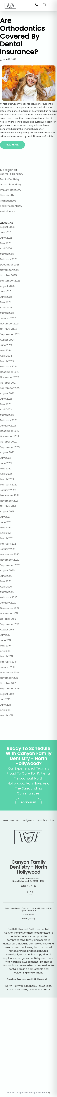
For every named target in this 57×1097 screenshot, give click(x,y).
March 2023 (7, 415)
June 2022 (6, 463)
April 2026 (6, 248)
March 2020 (7, 592)
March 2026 (7, 254)
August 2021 (7, 511)
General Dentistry (10, 184)
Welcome (8, 820)
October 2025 (8, 275)
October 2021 (8, 506)
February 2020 (8, 597)
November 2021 (9, 501)
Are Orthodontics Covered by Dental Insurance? (22, 36)
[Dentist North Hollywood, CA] (10, 9)
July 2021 (5, 517)
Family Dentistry (9, 179)
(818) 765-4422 (28, 885)
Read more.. (12, 144)
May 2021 (5, 527)
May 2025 (5, 302)
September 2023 (10, 388)
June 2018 (6, 704)
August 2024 (7, 340)
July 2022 (5, 458)
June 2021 (5, 522)
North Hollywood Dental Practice (35, 820)
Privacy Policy (28, 918)
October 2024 (8, 329)
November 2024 (9, 323)
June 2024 (6, 345)
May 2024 (6, 350)
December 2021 (9, 495)
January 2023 (8, 425)
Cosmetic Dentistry (11, 174)
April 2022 (6, 474)
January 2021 (7, 549)
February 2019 (8, 662)
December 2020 (9, 554)
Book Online (28, 802)
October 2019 (8, 619)
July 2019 (5, 635)
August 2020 (7, 570)
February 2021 (8, 543)
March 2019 (6, 656)
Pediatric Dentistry (11, 206)
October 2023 (8, 382)
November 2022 (9, 436)
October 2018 (8, 683)
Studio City (13, 989)
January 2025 (8, 318)
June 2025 (6, 297)
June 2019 (5, 640)
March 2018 (7, 715)
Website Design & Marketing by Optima (27, 1092)
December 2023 (9, 372)
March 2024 (7, 361)
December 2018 (9, 672)
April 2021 (5, 533)
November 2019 (9, 613)
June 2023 (6, 398)
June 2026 (6, 237)
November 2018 (9, 678)
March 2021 (6, 538)
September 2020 (10, 565)
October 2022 (8, 441)
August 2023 (7, 393)
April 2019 (5, 651)
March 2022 (7, 479)
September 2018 (10, 688)
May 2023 (5, 404)
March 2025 (7, 313)
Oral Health (7, 195)
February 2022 (8, 484)
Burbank (31, 986)
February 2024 (8, 366)
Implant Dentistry (10, 190)
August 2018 (7, 694)
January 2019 (7, 667)
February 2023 (8, 420)
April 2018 (5, 710)
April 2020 (6, 586)
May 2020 (5, 581)
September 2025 (10, 280)
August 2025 (7, 286)
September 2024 (10, 334)
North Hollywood (15, 986)
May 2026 (5, 243)
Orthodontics (8, 200)
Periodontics (7, 211)
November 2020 (9, 560)
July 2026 (5, 232)
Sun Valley (44, 989)
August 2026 (7, 227)
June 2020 (6, 576)
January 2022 (8, 490)
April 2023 (6, 409)
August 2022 (7, 452)
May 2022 (5, 468)
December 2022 (9, 431)
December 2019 (9, 608)
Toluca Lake (44, 986)
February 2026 (8, 259)
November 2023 (9, 377)
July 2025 (5, 291)
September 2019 (9, 624)
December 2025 (9, 264)
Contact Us (28, 914)
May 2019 (5, 645)
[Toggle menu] (52, 6)
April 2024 (6, 356)
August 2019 (7, 629)
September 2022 (10, 447)
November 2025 (9, 270)
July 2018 (5, 699)
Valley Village (29, 989)
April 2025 (6, 307)
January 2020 (8, 602)
